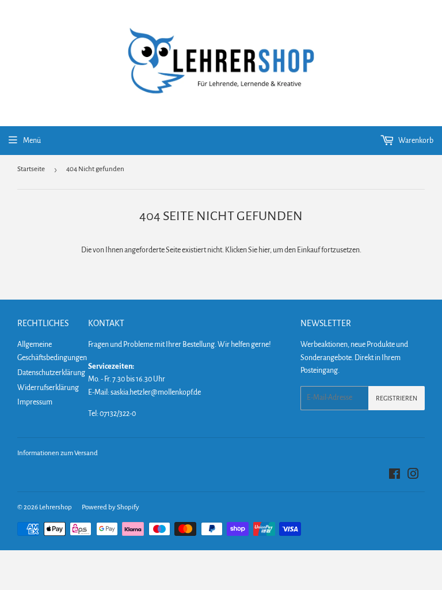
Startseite (31, 169)
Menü (32, 141)
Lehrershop (55, 507)
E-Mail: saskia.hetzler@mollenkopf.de (144, 392)
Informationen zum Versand (57, 453)
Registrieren (396, 398)
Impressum (34, 402)
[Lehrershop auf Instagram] (413, 476)
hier (264, 250)
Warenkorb (415, 141)
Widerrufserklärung (48, 388)
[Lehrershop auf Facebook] (394, 476)
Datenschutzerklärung (51, 373)
